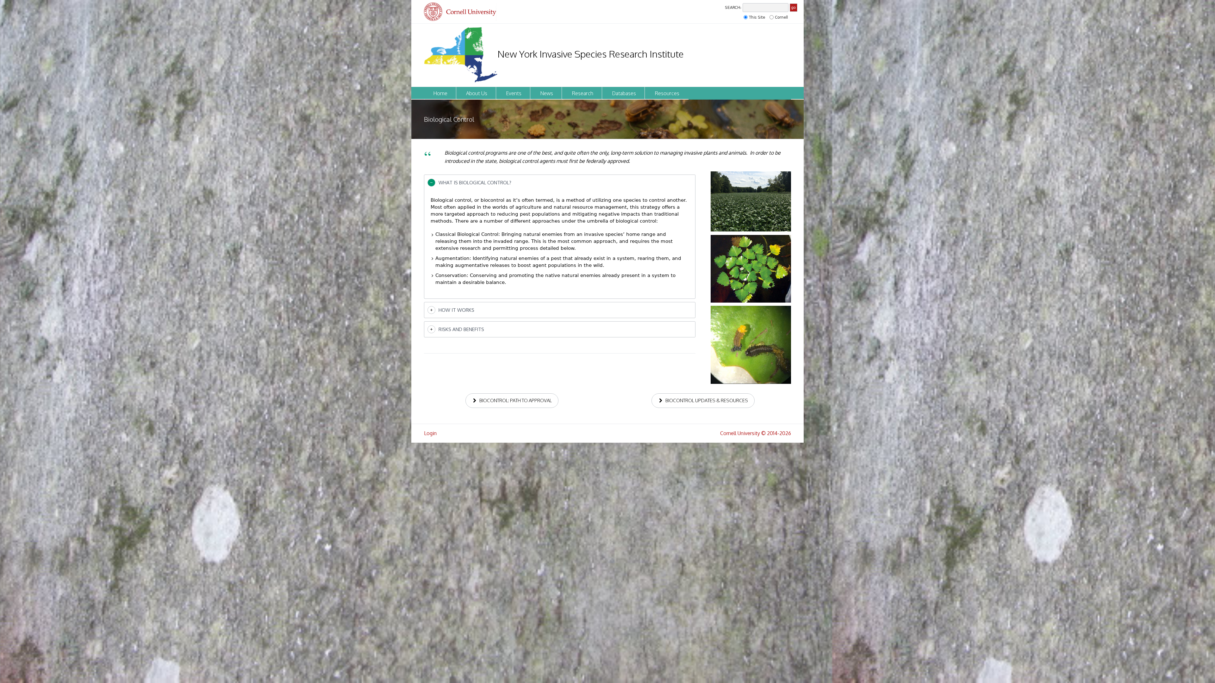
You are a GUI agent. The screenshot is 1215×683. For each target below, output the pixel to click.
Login (430, 433)
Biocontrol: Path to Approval (515, 400)
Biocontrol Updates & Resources (706, 400)
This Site (757, 17)
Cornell (781, 17)
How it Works (456, 310)
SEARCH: (733, 7)
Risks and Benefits (461, 329)
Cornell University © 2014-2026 (755, 433)
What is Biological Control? (475, 183)
